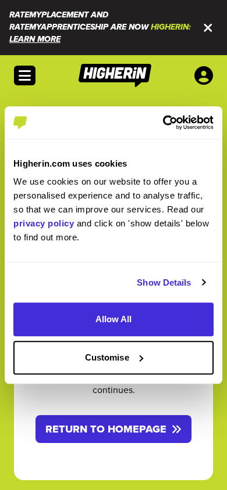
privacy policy (43, 223)
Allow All (113, 319)
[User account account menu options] (206, 75)
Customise (107, 357)
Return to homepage (105, 429)
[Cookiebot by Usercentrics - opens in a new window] (163, 122)
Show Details (164, 282)
